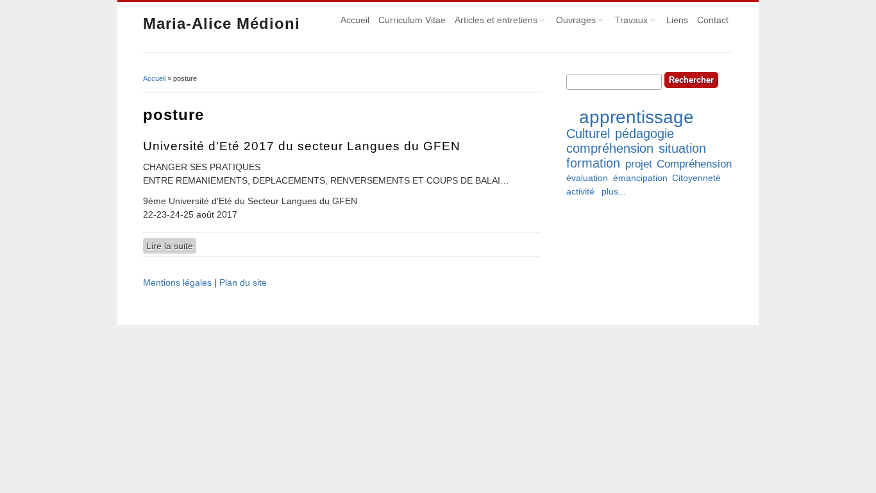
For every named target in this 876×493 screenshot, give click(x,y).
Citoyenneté (696, 178)
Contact (713, 20)
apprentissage (636, 117)
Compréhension (694, 164)
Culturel (588, 133)
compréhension (609, 148)
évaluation (587, 178)
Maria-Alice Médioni (221, 23)
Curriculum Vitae (412, 20)
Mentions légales (177, 282)
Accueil (355, 20)
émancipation (640, 178)
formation (593, 163)
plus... (614, 191)
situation (682, 148)
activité (580, 191)
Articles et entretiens (493, 22)
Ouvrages (574, 22)
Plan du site (243, 282)
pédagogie (644, 133)
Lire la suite (171, 246)
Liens (677, 20)
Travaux (629, 22)
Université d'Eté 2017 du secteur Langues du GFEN (301, 146)
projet (638, 164)
